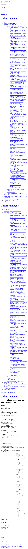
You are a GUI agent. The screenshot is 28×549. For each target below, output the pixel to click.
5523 (11, 423)
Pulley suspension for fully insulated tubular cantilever (16, 104)
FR (4, 8)
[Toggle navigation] (9, 1)
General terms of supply (12, 546)
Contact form (4, 537)
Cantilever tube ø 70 (15, 187)
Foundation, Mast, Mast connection (12, 23)
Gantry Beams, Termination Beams (15, 189)
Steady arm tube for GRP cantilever (18, 114)
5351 (11, 419)
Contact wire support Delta (16, 165)
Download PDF (8, 392)
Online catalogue (10, 18)
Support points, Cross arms (10, 24)
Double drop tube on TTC (16, 171)
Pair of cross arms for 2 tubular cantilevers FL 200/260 (17, 63)
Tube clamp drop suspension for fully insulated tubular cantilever (18, 98)
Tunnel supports (11, 192)
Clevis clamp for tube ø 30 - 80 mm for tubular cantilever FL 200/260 (18, 80)
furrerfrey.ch (4, 538)
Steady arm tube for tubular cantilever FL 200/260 (16, 74)
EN (4, 10)
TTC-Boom (13, 166)
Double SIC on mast (15, 183)
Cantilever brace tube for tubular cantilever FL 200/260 (18, 71)
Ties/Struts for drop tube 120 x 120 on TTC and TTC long (18, 174)
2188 (13, 392)
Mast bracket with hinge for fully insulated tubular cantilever (18, 87)
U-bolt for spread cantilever (16, 155)
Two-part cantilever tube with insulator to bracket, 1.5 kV (17, 139)
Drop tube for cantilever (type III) (18, 50)
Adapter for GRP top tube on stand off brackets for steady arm (18, 122)
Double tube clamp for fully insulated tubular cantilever (17, 101)
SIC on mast (13, 182)
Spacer (11, 186)
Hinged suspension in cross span (18, 164)
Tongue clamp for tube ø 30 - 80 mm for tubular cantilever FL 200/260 (18, 84)
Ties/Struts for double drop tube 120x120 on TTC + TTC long (17, 177)
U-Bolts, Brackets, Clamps (10, 194)
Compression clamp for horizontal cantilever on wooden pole (18, 160)
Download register (5, 12)
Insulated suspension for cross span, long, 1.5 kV (17, 150)
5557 (14, 420)
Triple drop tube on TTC (16, 172)
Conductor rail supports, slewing (15, 193)
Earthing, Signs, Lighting (10, 200)
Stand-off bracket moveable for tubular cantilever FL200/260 (17, 55)
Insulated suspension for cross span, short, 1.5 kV (17, 147)
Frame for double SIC (15, 185)
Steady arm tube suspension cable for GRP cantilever (18, 119)
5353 (14, 426)
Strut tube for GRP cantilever (17, 113)
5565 (7, 425)
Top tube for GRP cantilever (17, 112)
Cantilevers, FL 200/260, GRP (14, 26)
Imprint (20, 546)
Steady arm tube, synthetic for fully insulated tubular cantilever (18, 95)
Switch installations (8, 202)
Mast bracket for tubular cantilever (18, 162)
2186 (2, 392)
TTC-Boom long (14, 168)
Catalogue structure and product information (11, 544)
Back (5, 519)
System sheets (7, 22)
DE (4, 7)
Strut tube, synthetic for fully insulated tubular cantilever (17, 92)
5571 (13, 427)
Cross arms (9, 190)
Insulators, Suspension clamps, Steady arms (14, 199)
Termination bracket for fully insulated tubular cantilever (17, 90)
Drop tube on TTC (14, 169)
